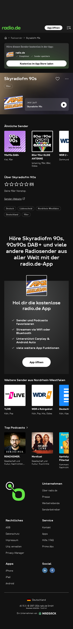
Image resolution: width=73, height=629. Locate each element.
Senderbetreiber (51, 509)
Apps (45, 534)
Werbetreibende (51, 503)
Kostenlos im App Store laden (36, 64)
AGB (8, 527)
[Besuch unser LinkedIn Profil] (44, 570)
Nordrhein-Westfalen (48, 209)
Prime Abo (48, 546)
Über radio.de (49, 490)
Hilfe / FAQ (48, 540)
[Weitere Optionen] (67, 79)
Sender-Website (13, 199)
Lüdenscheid (26, 209)
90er (8, 86)
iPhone (9, 571)
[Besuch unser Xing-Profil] (52, 570)
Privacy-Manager (15, 553)
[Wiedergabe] (64, 105)
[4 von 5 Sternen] (21, 184)
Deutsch (10, 209)
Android (10, 583)
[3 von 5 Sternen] (16, 184)
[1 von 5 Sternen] (6, 184)
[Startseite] (5, 37)
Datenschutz (12, 534)
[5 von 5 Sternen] (26, 184)
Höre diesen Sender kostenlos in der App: (29, 47)
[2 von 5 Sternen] (11, 184)
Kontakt (46, 527)
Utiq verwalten (14, 546)
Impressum (12, 540)
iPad (8, 577)
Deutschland (12, 215)
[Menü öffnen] (69, 28)
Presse (46, 497)
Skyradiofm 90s (34, 107)
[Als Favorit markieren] (57, 78)
